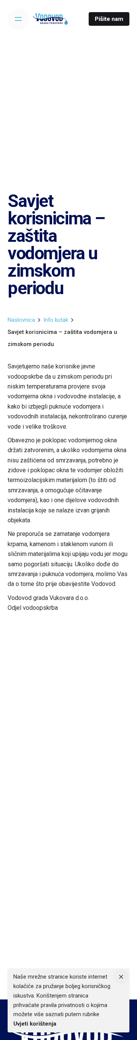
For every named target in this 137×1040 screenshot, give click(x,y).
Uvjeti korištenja (34, 1023)
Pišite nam (109, 19)
